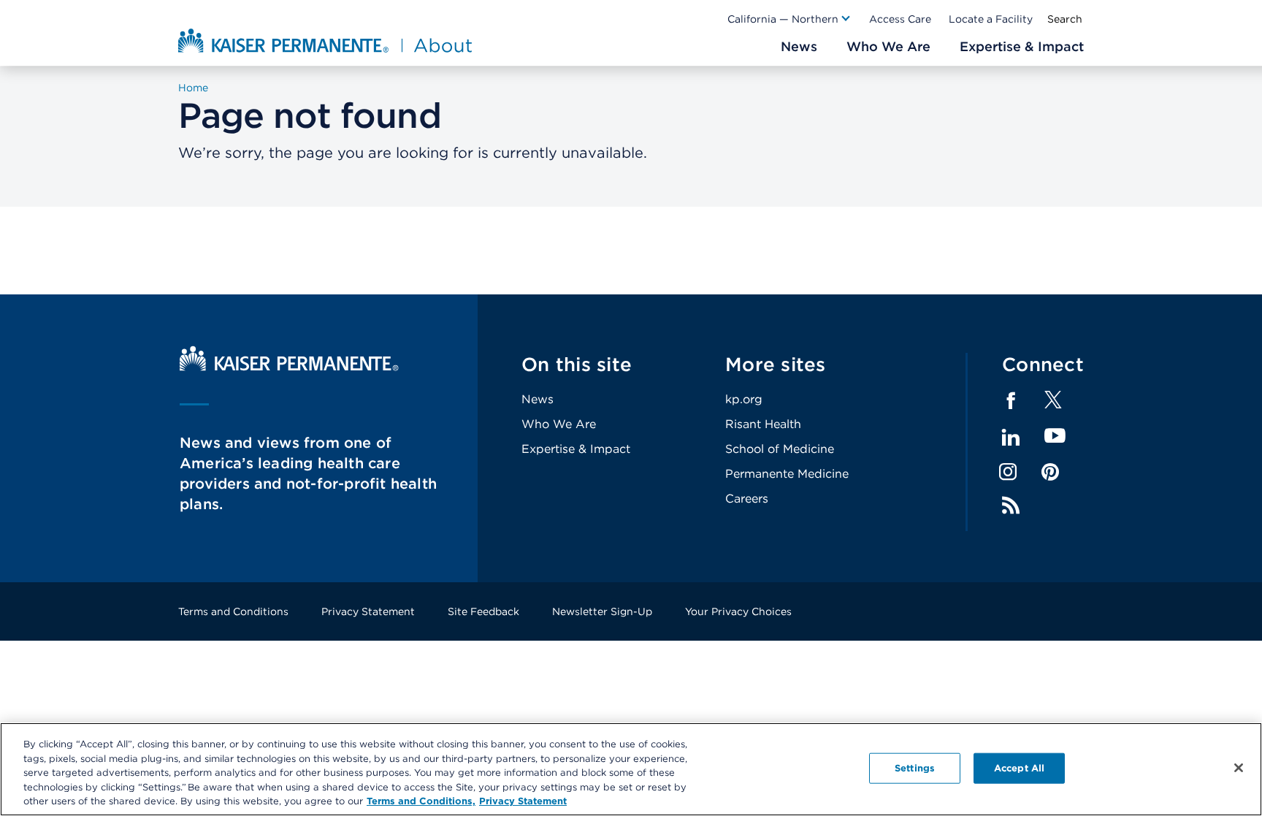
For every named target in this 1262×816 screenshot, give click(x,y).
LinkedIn (1011, 437)
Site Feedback (483, 611)
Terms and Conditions (233, 611)
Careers (746, 499)
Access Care (900, 19)
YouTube (1055, 436)
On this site (576, 364)
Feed (1011, 505)
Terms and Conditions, (421, 801)
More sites (775, 364)
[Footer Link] (1053, 404)
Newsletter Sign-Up (602, 611)
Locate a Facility (991, 19)
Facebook (1011, 401)
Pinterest (1050, 472)
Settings (915, 768)
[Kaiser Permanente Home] (289, 367)
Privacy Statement (368, 611)
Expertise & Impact (575, 449)
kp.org (743, 399)
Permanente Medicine (787, 474)
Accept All (1019, 768)
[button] (789, 19)
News (537, 399)
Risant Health (763, 424)
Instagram (1008, 472)
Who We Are (558, 424)
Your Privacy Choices (738, 611)
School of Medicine (779, 449)
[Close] (1239, 768)
